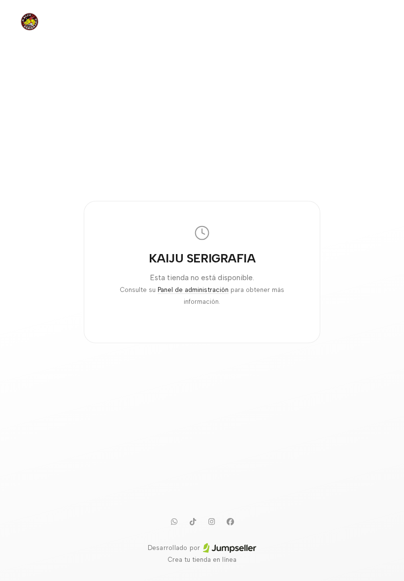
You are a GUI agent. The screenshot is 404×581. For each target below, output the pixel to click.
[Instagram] (211, 521)
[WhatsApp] (174, 521)
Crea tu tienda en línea (202, 559)
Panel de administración (193, 289)
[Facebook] (230, 521)
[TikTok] (193, 521)
